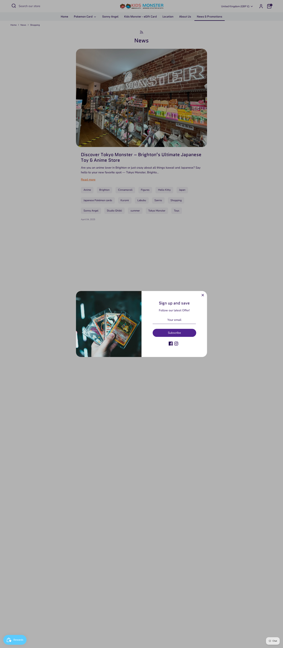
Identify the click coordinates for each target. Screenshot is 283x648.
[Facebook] (171, 344)
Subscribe (174, 333)
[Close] (202, 295)
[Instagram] (176, 344)
